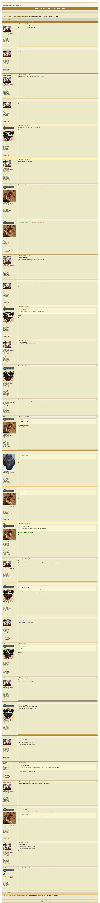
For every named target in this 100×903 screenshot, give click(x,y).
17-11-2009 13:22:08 (26, 159)
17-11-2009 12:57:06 (26, 74)
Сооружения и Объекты (22, 16)
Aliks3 (4, 23)
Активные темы (50, 10)
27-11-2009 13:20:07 (26, 677)
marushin (5, 399)
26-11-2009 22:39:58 (26, 399)
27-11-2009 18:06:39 (26, 842)
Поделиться (20, 23)
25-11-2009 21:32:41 (26, 340)
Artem (4, 125)
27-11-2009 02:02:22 (26, 523)
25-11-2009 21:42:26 (26, 365)
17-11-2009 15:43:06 (26, 184)
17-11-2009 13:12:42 (26, 125)
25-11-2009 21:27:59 (26, 306)
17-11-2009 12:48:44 (26, 23)
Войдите (10, 13)
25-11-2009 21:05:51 (26, 280)
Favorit (4, 184)
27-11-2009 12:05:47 (26, 643)
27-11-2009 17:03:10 (26, 781)
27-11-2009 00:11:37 (26, 416)
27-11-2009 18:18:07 (26, 867)
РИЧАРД (5, 451)
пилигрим (5, 762)
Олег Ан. (5, 867)
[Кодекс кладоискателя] (53, 900)
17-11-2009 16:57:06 (26, 255)
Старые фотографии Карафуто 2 (38, 222)
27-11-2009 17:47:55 (26, 806)
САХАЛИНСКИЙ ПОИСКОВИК (10, 16)
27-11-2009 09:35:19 (26, 558)
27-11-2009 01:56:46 (26, 487)
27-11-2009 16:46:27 (26, 762)
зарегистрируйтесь (17, 13)
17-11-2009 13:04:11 (26, 99)
